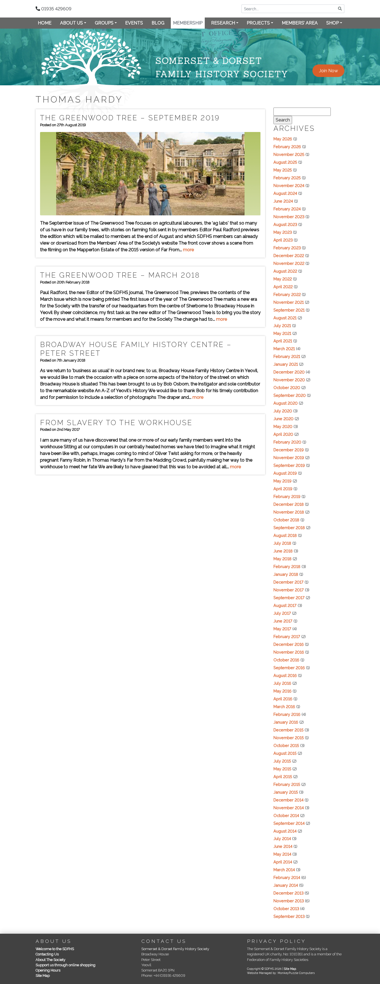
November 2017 (288, 589)
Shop (332, 23)
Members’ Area (300, 23)
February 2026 (287, 146)
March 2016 (284, 706)
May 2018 (282, 558)
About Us (71, 23)
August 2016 (285, 675)
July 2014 (282, 838)
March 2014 (284, 869)
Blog (158, 23)
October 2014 (286, 815)
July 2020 (282, 410)
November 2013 (288, 900)
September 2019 (289, 465)
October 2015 (286, 745)
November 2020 (289, 379)
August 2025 (285, 162)
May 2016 (282, 691)
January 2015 (285, 792)
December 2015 (288, 730)
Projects (258, 23)
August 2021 (285, 317)
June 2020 (283, 418)
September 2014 (289, 823)
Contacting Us (47, 954)
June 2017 (282, 621)
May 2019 (282, 481)
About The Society (50, 960)
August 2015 (285, 753)
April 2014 (282, 862)
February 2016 (286, 714)
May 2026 (282, 138)
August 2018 (285, 535)
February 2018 (286, 566)
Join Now (328, 70)
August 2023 (285, 224)
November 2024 (288, 185)
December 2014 (288, 800)
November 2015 (288, 737)
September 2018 (289, 527)
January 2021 (285, 364)
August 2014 (285, 831)
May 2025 (282, 170)
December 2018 (288, 504)
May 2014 (282, 854)
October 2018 (286, 519)
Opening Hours (48, 970)
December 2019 (288, 449)
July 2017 (282, 613)
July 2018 (282, 543)
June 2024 (283, 201)
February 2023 (287, 247)
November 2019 (288, 457)
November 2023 (288, 216)
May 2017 (282, 628)
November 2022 (288, 263)
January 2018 (285, 574)
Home (44, 23)
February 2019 (286, 496)
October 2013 (286, 908)
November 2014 (288, 807)
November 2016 (288, 652)
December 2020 (289, 372)
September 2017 (289, 597)
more (188, 249)
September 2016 (289, 667)
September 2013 (289, 916)
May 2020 (282, 426)
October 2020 (286, 387)
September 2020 (289, 395)
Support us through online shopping (65, 965)
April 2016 (282, 698)
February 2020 (287, 442)
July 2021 (282, 325)
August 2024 (285, 193)
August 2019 (285, 473)
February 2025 (287, 177)
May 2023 (282, 232)
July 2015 (282, 761)
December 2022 (288, 255)
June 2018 (283, 551)
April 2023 (283, 240)
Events (134, 23)
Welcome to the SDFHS (55, 949)
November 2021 (288, 302)
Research (223, 23)
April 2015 (282, 776)
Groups (104, 23)
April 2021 (282, 340)
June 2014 (282, 846)
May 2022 (282, 278)
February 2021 (286, 356)
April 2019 (282, 488)
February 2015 (286, 784)
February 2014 (286, 877)
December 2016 (288, 644)
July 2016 (282, 683)
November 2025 (288, 154)
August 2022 (285, 271)
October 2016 (286, 659)
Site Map (43, 975)
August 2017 (285, 605)
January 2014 (285, 885)
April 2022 (283, 286)
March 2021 (284, 348)
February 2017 (286, 636)
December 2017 (288, 582)
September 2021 (289, 310)
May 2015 (282, 768)
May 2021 (282, 333)
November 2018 (288, 512)
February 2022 (287, 294)
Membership (188, 23)
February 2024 (287, 208)
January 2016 (285, 722)
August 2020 (285, 403)
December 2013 (288, 893)
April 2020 (283, 434)
